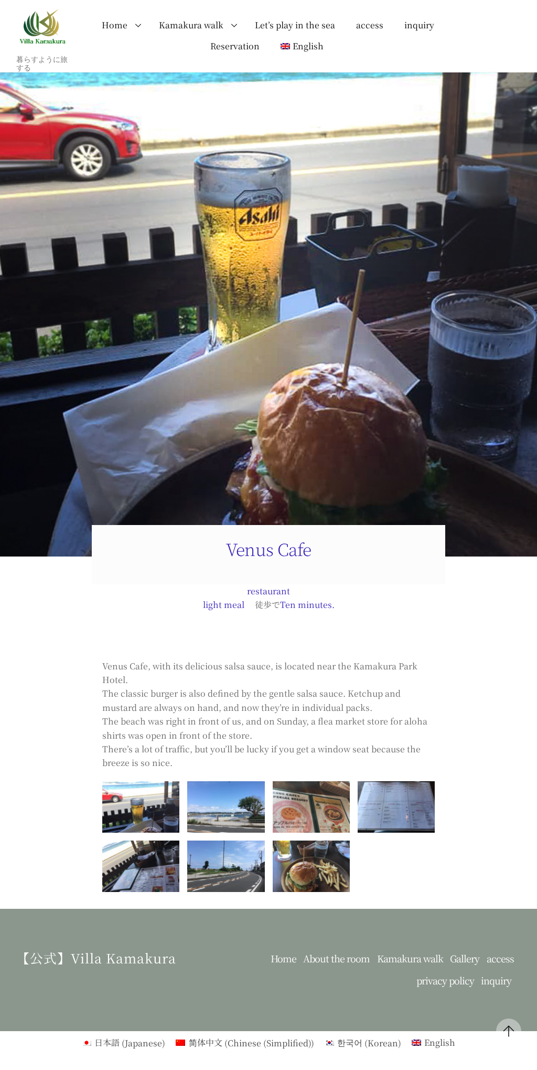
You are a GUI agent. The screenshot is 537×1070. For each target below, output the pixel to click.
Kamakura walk (191, 25)
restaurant (268, 591)
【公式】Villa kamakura (96, 957)
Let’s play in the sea (295, 25)
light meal (223, 605)
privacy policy (445, 980)
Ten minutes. (307, 605)
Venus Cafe (269, 549)
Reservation (235, 46)
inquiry (419, 25)
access (369, 25)
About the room (336, 958)
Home (114, 25)
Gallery (464, 958)
